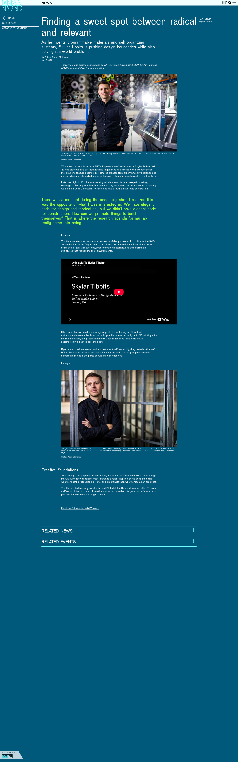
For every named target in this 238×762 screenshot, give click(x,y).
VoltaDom (80, 189)
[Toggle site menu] (234, 2)
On (10, 756)
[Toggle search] (229, 2)
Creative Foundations (14, 28)
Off (5, 756)
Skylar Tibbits (147, 65)
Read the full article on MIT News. (80, 508)
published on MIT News (103, 65)
